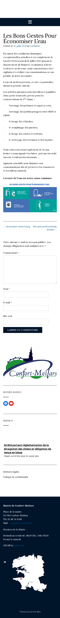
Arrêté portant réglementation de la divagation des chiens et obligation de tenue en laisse (27, 448)
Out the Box (35, 611)
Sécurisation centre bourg (16, 226)
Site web (7, 316)
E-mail (7, 302)
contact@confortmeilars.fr (20, 523)
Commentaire (11, 252)
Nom (6, 289)
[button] (30, 22)
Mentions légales (11, 471)
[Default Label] (11, 403)
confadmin (35, 46)
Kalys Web (18, 545)
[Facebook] (5, 403)
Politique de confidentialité (15, 477)
